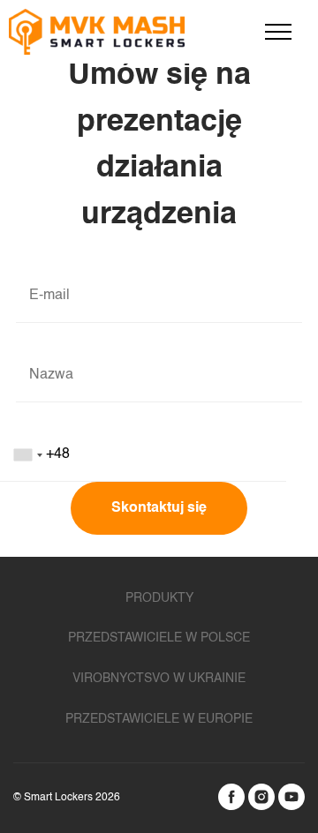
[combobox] (159, 455)
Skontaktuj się (159, 508)
